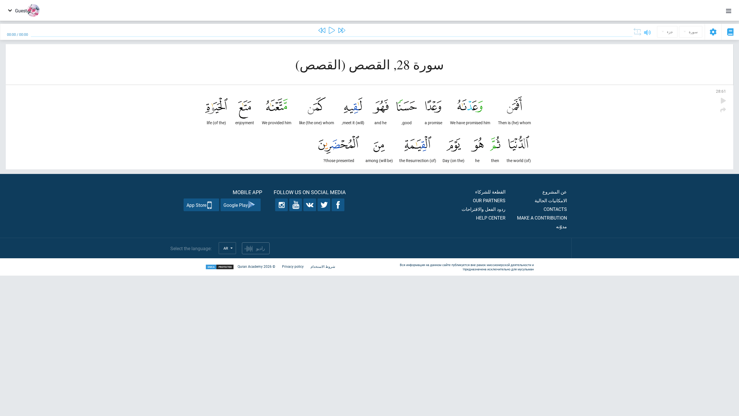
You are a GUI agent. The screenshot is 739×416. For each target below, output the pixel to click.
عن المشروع (554, 192)
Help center (490, 218)
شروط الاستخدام (323, 266)
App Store (196, 205)
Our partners (489, 200)
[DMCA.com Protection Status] (219, 267)
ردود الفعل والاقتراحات (483, 209)
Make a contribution (542, 218)
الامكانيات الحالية (551, 200)
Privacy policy (293, 266)
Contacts (555, 209)
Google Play (235, 205)
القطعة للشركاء (490, 192)
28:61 (721, 91)
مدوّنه (561, 226)
